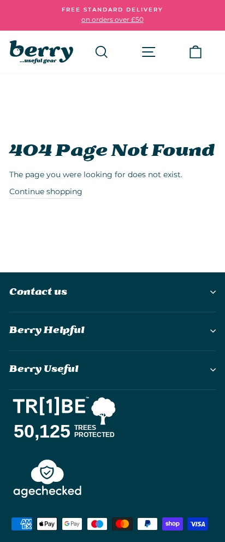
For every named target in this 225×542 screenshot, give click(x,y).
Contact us (38, 292)
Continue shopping (45, 191)
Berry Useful (43, 369)
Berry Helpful (46, 330)
